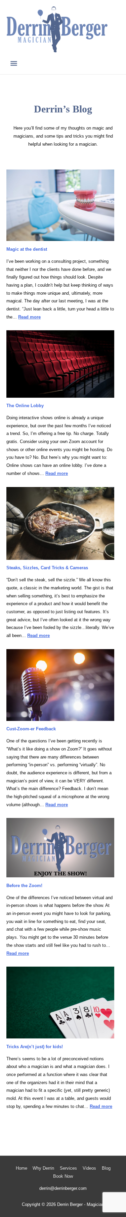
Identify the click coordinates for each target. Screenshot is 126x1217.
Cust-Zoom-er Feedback (31, 728)
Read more (29, 317)
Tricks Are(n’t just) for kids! (34, 1046)
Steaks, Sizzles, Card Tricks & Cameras (47, 567)
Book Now (63, 1176)
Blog (106, 1168)
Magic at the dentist (26, 249)
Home (21, 1168)
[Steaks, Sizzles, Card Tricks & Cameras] (60, 523)
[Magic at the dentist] (60, 205)
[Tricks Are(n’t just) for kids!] (60, 1002)
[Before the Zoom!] (60, 847)
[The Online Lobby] (60, 363)
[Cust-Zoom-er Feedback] (60, 685)
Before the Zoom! (24, 885)
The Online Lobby (25, 405)
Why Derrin (43, 1168)
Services (68, 1168)
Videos (89, 1168)
